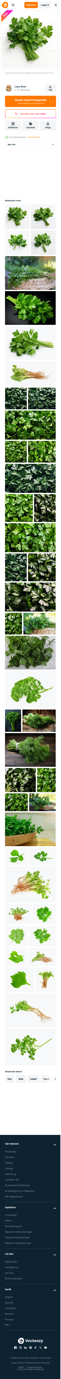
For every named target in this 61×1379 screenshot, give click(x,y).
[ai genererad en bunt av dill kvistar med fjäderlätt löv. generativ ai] (30, 952)
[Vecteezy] (5, 5)
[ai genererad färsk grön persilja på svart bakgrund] (13, 899)
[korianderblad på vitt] (30, 831)
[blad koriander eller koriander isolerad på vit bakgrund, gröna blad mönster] (16, 1084)
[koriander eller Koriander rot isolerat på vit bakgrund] (30, 425)
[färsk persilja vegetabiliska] (16, 450)
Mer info (11, 144)
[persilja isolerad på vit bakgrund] (30, 395)
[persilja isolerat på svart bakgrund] (30, 360)
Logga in (45, 5)
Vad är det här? (34, 137)
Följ (50, 90)
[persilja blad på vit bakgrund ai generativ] (17, 216)
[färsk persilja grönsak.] (16, 526)
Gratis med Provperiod (30, 101)
